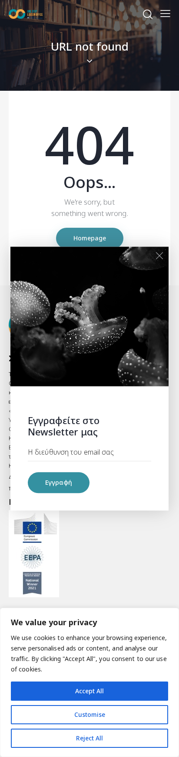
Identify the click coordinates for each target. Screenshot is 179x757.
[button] (165, 13)
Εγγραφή (58, 482)
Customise (89, 714)
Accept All (89, 691)
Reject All (89, 738)
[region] (89, 682)
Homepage (89, 238)
